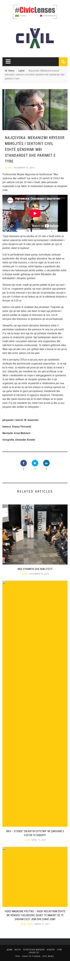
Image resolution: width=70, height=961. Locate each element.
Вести (18, 950)
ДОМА (9, 950)
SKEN (30, 924)
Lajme (8, 167)
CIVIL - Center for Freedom (28, 956)
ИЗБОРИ (51, 950)
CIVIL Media (48, 956)
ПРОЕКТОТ (34, 952)
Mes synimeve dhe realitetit (35, 569)
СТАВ (59, 950)
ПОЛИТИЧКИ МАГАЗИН (34, 950)
